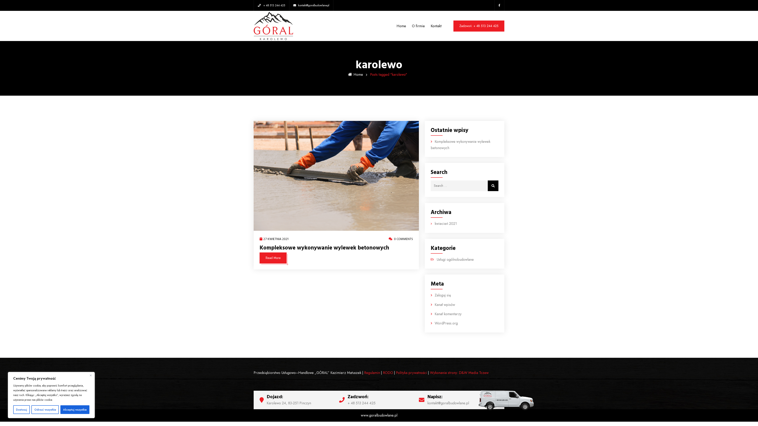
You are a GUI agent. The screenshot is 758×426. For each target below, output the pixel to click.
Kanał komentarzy (448, 314)
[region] (51, 395)
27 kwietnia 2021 (275, 239)
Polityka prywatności (411, 372)
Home (401, 26)
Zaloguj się (443, 295)
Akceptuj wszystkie (75, 410)
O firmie (418, 26)
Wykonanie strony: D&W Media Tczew (459, 372)
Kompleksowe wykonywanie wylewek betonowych (324, 248)
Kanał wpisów (445, 304)
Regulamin (372, 372)
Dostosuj (21, 410)
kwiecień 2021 (446, 223)
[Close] (90, 375)
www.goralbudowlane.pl (379, 415)
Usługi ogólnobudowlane (455, 259)
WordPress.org (446, 323)
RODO (388, 372)
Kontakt (436, 26)
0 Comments (403, 239)
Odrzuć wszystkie (45, 410)
